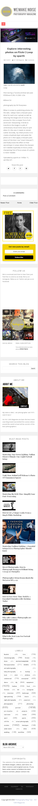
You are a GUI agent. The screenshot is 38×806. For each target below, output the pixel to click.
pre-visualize (8, 711)
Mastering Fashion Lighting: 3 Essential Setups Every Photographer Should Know (18, 548)
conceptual (24, 678)
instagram (30, 690)
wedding (6, 732)
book (5, 675)
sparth (23, 85)
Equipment (14, 786)
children (27, 675)
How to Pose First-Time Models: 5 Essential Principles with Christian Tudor (16, 598)
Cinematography (9, 658)
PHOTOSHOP (30, 786)
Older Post (34, 203)
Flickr (6, 661)
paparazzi (27, 700)
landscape (25, 693)
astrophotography (10, 668)
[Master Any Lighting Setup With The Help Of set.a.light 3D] (19, 35)
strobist (6, 725)
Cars (24, 654)
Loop (5, 85)
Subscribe (19, 257)
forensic (6, 690)
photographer (8, 704)
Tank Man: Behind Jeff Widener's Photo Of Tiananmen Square (18, 476)
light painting (8, 696)
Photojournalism (9, 665)
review (24, 714)
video (25, 729)
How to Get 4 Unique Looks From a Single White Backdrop (16, 514)
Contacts (19, 789)
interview (10, 693)
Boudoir (6, 654)
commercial (8, 678)
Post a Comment (9, 196)
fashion (14, 686)
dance (6, 682)
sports (24, 718)
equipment (30, 682)
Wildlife (26, 665)
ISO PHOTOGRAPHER (22, 661)
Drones (27, 658)
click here (24, 349)
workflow (21, 732)
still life (6, 721)
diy (16, 682)
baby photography (10, 671)
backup (27, 671)
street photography (22, 721)
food (28, 686)
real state (7, 714)
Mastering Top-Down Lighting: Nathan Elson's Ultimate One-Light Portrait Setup (18, 456)
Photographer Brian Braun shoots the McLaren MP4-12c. (18, 579)
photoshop (30, 704)
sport (6, 718)
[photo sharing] (19, 73)
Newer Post (4, 203)
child (16, 675)
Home (19, 203)
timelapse (25, 725)
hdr (18, 690)
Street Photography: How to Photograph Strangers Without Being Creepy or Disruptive (17, 569)
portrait (18, 708)
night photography (10, 700)
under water (8, 729)
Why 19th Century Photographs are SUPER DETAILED (16, 618)
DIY (22, 786)
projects (24, 711)
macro (27, 696)
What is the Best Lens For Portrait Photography (16, 637)
